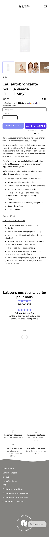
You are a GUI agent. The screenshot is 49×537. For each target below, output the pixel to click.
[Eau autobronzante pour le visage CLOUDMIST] (8, 67)
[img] (44, 99)
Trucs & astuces (10, 481)
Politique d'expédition (13, 489)
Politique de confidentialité (15, 497)
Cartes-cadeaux (10, 473)
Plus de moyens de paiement (35, 132)
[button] (39, 6)
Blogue (6, 477)
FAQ (5, 485)
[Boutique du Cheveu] (24, 6)
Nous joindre (8, 468)
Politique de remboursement (16, 493)
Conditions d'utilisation (13, 501)
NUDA (5, 77)
